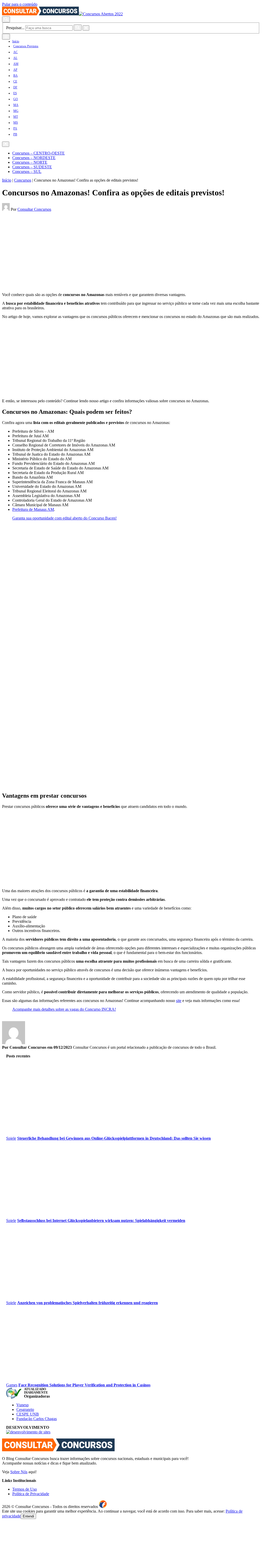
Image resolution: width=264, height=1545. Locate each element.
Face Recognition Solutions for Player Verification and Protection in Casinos (84, 1385)
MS (15, 122)
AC (15, 52)
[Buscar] (78, 28)
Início (15, 41)
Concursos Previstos (25, 46)
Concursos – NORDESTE (34, 158)
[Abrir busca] (6, 19)
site (178, 1000)
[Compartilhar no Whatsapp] (15, 214)
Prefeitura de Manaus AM (33, 509)
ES (15, 93)
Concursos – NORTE (29, 162)
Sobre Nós (18, 1472)
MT (15, 117)
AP (15, 70)
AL (15, 58)
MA (15, 105)
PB (15, 134)
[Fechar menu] (5, 144)
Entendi (28, 1516)
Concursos (22, 180)
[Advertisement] (131, 252)
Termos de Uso (24, 1489)
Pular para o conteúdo (19, 4)
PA (15, 128)
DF (15, 87)
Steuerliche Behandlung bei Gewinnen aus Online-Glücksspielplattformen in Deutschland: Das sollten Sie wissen (114, 1138)
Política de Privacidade (30, 1494)
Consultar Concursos (34, 209)
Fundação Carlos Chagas (36, 1419)
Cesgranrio (25, 1409)
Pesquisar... (15, 28)
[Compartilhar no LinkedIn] (11, 214)
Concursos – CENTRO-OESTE (38, 153)
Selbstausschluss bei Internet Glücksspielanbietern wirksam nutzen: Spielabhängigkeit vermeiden (101, 1220)
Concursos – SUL (26, 171)
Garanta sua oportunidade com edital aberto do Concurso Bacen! (64, 518)
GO (15, 99)
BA (15, 75)
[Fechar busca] (86, 28)
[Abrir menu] (6, 37)
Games (11, 1385)
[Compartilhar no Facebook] (3, 214)
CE (15, 81)
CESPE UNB (27, 1414)
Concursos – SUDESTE (32, 167)
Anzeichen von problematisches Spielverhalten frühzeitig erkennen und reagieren (87, 1303)
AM (15, 64)
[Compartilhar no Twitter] (7, 214)
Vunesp (22, 1405)
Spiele (11, 1138)
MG (15, 111)
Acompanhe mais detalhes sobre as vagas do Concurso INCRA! (64, 1009)
